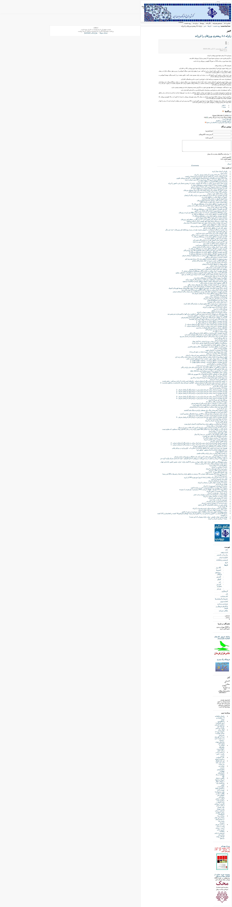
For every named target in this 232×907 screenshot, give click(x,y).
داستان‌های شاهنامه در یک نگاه (220, 774)
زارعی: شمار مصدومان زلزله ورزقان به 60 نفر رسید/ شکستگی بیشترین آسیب (203, 414)
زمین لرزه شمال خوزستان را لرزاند (216, 469)
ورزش (219, 588)
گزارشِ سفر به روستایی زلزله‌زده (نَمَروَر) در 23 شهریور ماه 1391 (207, 374)
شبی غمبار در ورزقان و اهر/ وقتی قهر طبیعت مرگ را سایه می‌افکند (207, 221)
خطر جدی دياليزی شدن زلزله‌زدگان (216, 267)
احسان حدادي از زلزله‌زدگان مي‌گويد (216, 257)
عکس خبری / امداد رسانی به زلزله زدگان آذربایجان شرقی (209, 247)
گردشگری (225, 591)
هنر (227, 594)
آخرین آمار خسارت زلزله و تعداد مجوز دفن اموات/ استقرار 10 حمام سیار (205, 223)
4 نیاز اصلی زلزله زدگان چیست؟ (217, 302)
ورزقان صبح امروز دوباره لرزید (217, 231)
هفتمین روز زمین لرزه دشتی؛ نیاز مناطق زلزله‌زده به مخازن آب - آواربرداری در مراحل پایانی (199, 448)
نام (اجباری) (209, 131)
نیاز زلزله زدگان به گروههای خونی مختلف (214, 224)
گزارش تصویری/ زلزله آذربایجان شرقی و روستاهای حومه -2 (209, 188)
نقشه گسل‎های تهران (221, 451)
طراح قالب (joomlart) (90, 33)
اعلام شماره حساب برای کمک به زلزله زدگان (213, 202)
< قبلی (224, 105)
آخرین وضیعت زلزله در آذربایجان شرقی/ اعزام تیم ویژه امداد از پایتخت (206, 176)
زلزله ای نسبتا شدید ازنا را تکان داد (216, 419)
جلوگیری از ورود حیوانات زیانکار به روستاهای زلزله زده (210, 278)
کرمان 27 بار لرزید (221, 422)
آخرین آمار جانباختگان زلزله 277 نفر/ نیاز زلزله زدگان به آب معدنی (207, 205)
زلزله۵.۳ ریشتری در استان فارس (217, 364)
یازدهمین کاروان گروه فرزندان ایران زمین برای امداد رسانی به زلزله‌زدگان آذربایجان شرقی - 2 (199, 443)
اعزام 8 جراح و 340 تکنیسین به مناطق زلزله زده (212, 181)
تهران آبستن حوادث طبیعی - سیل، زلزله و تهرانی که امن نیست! (208, 517)
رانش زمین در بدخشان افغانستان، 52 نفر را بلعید (212, 505)
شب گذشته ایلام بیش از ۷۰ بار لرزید (216, 472)
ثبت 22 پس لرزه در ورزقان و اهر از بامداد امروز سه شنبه (210, 242)
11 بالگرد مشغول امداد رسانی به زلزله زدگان (213, 283)
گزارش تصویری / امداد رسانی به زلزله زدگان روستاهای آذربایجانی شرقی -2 (204, 271)
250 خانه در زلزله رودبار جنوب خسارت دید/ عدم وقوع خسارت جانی (206, 359)
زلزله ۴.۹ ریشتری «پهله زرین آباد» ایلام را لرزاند (212, 510)
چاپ (226, 42)
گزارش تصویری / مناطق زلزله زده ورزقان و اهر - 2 (211, 322)
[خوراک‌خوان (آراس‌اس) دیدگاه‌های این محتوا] (223, 111)
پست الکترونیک (226, 44)
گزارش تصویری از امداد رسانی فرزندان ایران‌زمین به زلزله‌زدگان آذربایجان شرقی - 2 (201, 391)
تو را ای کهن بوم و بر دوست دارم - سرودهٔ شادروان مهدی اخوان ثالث (219, 740)
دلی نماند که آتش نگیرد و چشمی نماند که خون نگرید (211, 369)
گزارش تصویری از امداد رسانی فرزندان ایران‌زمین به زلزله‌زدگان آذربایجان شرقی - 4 (201, 396)
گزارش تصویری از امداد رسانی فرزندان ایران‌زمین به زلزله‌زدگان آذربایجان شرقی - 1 (201, 389)
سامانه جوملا (103, 33)
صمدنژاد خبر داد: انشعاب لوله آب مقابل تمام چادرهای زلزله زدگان (207, 285)
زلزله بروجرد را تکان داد (220, 331)
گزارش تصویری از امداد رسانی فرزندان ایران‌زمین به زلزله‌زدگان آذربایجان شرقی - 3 (201, 393)
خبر (205, 26)
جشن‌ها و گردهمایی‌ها (221, 599)
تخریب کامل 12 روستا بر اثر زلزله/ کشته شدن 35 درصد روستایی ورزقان (205, 190)
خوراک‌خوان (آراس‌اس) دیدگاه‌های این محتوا (219, 122)
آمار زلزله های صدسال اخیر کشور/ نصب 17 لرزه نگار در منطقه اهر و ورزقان (204, 219)
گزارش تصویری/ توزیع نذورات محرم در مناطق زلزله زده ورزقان (207, 415)
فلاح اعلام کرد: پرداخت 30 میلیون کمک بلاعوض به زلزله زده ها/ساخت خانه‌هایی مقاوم (201, 273)
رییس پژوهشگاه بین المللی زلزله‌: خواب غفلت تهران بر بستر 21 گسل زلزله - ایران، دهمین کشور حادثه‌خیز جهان (194, 462)
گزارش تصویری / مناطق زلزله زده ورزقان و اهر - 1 (211, 321)
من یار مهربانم (225, 846)
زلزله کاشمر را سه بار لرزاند (218, 379)
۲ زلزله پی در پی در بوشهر (219, 310)
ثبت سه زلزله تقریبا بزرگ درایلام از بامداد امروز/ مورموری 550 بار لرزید (205, 477)
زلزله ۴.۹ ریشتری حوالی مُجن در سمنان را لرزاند (212, 482)
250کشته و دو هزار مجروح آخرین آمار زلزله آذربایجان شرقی (209, 187)
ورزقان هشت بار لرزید (220, 309)
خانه (226, 550)
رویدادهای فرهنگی (218, 573)
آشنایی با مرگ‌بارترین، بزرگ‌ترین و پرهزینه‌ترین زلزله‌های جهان (208, 371)
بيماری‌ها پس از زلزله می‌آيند (218, 266)
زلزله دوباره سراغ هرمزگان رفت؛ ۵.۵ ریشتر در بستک (211, 463)
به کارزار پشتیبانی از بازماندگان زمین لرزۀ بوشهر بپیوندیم (210, 446)
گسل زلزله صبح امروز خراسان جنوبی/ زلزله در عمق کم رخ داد (208, 352)
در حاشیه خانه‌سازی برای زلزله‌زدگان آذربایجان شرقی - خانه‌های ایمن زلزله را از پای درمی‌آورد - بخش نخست (194, 381)
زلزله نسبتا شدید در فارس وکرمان (216, 501)
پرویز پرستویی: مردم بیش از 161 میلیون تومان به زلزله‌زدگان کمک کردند (205, 303)
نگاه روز (218, 567)
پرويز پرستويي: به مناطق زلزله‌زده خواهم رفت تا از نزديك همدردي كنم (206, 259)
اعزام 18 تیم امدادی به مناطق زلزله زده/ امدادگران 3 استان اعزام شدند (205, 424)
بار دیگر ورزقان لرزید (220, 338)
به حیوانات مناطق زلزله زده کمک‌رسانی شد (214, 345)
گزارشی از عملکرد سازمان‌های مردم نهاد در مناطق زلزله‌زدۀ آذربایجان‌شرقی (204, 317)
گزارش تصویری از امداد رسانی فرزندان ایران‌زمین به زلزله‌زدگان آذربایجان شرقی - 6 (201, 417)
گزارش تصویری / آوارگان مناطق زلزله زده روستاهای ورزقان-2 (208, 254)
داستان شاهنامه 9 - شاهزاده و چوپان (219, 717)
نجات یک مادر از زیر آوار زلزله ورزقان (215, 276)
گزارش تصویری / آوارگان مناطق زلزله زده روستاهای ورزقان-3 (208, 252)
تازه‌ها (209, 26)
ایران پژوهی (224, 552)
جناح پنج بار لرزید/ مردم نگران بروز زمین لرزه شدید (211, 365)
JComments (195, 165)
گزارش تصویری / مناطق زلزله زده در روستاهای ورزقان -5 (209, 209)
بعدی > (224, 107)
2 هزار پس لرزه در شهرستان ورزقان (216, 412)
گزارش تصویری (219, 585)
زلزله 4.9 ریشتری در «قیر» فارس (217, 491)
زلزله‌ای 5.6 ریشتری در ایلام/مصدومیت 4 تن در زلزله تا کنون (209, 487)
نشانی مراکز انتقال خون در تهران (217, 193)
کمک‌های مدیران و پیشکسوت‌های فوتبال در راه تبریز (211, 328)
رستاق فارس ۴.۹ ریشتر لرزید (218, 465)
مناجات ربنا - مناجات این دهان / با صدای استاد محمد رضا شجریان (219, 819)
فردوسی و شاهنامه (222, 560)
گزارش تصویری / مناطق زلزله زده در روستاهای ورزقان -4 (209, 214)
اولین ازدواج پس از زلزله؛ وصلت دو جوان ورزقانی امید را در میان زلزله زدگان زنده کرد (201, 357)
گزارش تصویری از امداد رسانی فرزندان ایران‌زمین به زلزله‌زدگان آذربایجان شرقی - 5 (201, 398)
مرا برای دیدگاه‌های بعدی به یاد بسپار (218, 154)
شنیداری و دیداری (222, 604)
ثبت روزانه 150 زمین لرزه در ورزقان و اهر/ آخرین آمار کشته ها (208, 319)
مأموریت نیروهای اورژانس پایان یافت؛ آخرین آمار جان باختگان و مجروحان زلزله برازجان (200, 457)
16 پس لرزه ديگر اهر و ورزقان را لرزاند (215, 298)
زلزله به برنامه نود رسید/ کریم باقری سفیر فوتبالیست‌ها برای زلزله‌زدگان (205, 250)
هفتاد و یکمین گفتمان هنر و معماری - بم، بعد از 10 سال (210, 434)
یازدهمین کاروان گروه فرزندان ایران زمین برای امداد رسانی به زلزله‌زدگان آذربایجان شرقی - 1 (199, 444)
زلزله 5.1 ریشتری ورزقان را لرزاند (213, 36)
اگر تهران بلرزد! (222, 506)
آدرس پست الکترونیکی (206, 134)
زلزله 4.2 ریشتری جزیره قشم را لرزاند (215, 439)
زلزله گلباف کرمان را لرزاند (218, 441)
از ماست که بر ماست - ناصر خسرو (220, 754)
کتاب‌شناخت (224, 596)
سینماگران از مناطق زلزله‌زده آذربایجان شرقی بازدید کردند (209, 343)
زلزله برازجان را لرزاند (220, 455)
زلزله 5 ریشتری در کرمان (219, 467)
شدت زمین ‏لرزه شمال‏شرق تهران (217, 300)
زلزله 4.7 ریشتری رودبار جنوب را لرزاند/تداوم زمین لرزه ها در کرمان (206, 355)
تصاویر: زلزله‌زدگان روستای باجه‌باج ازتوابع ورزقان (212, 200)
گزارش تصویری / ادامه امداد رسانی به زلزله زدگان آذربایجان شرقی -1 (206, 324)
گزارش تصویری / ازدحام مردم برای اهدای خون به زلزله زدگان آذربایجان (205, 195)
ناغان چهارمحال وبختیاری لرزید (218, 432)
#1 (229, 115)
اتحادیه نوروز (224, 601)
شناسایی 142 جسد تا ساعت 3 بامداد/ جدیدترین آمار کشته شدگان (207, 192)
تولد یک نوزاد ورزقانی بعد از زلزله (217, 207)
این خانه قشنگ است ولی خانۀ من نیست (220, 762)
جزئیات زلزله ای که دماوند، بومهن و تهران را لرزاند (212, 312)
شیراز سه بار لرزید (221, 395)
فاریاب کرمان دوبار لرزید (219, 171)
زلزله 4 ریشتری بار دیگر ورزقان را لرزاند (215, 376)
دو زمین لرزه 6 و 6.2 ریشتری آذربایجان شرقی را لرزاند (210, 174)
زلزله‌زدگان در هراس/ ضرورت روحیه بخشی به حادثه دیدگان (209, 235)
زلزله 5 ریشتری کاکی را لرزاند (218, 470)
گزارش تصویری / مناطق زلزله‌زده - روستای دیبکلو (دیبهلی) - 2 (208, 362)
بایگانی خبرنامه (223, 610)
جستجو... (227, 615)
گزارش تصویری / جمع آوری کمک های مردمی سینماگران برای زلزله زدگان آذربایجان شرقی (200, 291)
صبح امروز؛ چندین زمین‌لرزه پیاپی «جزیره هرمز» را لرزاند (210, 508)
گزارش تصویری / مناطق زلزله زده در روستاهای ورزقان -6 (209, 204)
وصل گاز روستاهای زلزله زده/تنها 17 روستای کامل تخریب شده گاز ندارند (205, 286)
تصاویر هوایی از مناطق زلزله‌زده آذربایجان (214, 264)
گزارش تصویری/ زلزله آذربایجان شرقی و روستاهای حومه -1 (209, 185)
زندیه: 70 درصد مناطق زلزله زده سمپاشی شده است (211, 245)
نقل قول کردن (226, 119)
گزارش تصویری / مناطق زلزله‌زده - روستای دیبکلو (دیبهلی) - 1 (208, 360)
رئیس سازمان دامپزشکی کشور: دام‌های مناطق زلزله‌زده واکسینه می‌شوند (205, 281)
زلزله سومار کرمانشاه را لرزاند (217, 481)
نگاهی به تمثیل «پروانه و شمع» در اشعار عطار (219, 779)
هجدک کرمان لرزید (221, 484)
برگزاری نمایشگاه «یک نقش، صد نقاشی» (215, 436)
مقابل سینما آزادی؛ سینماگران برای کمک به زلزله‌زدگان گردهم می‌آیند (206, 279)
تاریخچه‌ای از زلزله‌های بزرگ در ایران (216, 297)
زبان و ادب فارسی (222, 555)
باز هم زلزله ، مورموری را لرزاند (217, 493)
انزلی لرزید (223, 173)
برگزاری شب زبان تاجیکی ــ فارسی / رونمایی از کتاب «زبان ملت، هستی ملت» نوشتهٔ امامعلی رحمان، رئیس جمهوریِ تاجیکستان (219, 807)
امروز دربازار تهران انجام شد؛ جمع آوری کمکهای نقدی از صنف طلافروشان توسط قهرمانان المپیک (198, 288)
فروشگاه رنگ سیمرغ (223, 659)
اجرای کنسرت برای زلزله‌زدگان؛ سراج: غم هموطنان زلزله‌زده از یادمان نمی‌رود (203, 336)
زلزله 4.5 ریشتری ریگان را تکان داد (216, 401)
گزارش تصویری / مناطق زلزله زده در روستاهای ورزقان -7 (209, 236)
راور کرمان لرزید (222, 408)
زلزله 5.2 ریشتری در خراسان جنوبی (216, 350)
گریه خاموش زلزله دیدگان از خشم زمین (215, 243)
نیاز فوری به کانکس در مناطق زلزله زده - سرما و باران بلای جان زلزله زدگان (204, 367)
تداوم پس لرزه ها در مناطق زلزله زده (216, 238)
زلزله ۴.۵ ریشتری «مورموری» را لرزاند (215, 486)
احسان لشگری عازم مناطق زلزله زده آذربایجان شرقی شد (209, 293)
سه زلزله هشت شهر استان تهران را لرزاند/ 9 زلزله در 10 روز (208, 377)
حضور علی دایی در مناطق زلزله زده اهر (215, 228)
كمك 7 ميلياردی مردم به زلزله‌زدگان (216, 329)
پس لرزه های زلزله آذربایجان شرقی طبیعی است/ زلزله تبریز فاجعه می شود (204, 274)
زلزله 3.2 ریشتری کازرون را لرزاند (216, 262)
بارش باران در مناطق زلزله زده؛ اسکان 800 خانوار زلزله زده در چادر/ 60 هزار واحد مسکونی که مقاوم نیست (194, 429)
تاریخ (226, 562)
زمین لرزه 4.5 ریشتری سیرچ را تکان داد (215, 438)
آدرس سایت (209, 137)
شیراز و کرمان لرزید (221, 340)
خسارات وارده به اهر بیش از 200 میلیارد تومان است (211, 217)
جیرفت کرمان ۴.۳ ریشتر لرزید (218, 431)
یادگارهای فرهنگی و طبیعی (222, 607)
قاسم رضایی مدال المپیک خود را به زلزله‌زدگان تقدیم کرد (210, 240)
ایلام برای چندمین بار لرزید (219, 479)
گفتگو (219, 579)
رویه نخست (216, 26)
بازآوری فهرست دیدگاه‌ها (223, 121)
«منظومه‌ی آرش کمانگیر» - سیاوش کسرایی (219, 723)
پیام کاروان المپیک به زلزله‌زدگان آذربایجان (214, 199)
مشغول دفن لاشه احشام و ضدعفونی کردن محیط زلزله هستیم (208, 269)
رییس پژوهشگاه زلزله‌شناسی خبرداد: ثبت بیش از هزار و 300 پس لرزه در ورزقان (203, 212)
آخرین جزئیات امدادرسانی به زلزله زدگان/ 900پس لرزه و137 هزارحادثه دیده (204, 290)
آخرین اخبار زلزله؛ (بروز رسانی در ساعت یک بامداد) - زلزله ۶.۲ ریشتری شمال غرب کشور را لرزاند (197, 183)
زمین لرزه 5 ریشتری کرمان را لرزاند (216, 420)
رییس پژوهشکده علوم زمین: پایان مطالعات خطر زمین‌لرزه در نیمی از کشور (204, 512)
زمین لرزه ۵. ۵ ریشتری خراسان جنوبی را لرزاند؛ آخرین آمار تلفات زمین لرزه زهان (202, 427)
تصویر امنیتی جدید (225, 159)
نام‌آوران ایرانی (223, 557)
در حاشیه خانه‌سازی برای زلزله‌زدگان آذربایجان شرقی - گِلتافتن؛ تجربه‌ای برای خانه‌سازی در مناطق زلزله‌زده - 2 (193, 383)
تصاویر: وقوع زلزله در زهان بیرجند (217, 426)
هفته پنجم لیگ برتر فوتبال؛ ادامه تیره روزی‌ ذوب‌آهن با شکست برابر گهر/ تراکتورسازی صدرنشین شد (197, 314)
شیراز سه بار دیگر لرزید (220, 386)
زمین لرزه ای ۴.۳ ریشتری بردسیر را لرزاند (214, 503)
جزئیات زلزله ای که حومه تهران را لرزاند (215, 307)
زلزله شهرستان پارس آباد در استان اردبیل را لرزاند (212, 384)
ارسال (229, 164)
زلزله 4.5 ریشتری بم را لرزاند (218, 388)
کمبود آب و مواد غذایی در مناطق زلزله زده (214, 197)
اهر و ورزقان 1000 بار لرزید (218, 295)
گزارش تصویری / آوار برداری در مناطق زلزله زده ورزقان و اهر (208, 333)
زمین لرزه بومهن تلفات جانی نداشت (216, 305)
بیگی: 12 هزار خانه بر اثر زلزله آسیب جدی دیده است (211, 233)
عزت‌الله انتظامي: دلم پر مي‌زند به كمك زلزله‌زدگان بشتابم (209, 260)
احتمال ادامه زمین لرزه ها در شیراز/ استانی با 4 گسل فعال (209, 341)
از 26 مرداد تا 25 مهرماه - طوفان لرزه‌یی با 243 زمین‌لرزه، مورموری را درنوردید (203, 489)
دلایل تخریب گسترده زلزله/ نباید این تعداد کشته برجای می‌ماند (208, 226)
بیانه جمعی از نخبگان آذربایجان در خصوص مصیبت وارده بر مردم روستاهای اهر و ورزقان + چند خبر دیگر (196, 230)
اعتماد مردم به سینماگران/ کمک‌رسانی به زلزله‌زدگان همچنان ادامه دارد (206, 334)
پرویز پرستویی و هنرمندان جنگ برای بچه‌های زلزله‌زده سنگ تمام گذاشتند (205, 410)
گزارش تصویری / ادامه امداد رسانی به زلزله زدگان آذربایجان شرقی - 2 (206, 326)
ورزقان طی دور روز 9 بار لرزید (217, 400)
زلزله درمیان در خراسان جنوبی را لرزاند (215, 496)
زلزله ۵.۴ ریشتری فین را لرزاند (217, 498)
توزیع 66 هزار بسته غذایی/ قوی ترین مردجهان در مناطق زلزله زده (207, 316)
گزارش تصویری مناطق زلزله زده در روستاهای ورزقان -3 (210, 216)
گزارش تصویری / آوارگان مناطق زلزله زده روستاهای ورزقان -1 (208, 248)
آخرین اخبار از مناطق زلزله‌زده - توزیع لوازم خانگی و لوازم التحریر (207, 346)
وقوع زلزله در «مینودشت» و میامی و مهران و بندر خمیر (210, 494)
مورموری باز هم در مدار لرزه (218, 500)
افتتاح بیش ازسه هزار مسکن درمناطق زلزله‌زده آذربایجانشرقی (208, 407)
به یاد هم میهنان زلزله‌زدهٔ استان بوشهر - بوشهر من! (212, 450)
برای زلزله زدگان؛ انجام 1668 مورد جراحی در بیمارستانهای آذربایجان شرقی (204, 255)
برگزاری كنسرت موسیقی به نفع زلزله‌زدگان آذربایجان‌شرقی (209, 403)
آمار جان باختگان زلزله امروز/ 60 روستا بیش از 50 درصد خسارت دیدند (206, 180)
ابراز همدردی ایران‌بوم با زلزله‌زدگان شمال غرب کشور (211, 211)
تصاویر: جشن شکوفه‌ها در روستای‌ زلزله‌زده (214, 372)
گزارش (219, 577)
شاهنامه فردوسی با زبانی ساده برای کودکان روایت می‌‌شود (219, 835)
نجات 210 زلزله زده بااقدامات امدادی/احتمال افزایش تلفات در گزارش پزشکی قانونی (201, 178)
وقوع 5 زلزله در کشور (220, 348)
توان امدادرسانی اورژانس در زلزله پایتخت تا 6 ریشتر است (210, 405)
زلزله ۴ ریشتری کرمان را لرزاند (217, 518)
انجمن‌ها (218, 570)
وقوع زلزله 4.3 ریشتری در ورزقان (216, 353)
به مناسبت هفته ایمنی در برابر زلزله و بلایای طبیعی (212, 453)
